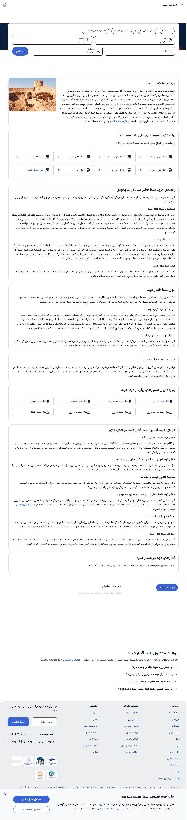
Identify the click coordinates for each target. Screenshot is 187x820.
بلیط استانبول (150, 787)
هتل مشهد (87, 787)
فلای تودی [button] (93, 706)
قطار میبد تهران (161, 401)
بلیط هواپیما (174, 712)
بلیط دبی (137, 787)
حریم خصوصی (124, 809)
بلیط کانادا (38, 787)
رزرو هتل (175, 719)
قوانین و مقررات (131, 726)
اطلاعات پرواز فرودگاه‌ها (169, 778)
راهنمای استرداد (131, 712)
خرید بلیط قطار (118, 121)
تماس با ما (93, 719)
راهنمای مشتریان (70, 660)
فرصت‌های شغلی (91, 726)
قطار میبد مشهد (79, 401)
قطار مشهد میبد (35, 170)
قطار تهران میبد (159, 157)
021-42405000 (18, 734)
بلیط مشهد (125, 787)
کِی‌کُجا (177, 771)
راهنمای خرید (132, 719)
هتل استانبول (111, 787)
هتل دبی (99, 787)
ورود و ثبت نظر (167, 587)
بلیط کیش (62, 787)
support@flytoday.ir (23, 741)
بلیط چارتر (175, 787)
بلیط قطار (175, 726)
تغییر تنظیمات (31, 809)
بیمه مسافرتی (173, 758)
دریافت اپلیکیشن (90, 745)
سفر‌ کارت (94, 739)
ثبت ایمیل (18, 722)
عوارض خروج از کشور (129, 745)
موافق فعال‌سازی (31, 799)
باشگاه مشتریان (131, 739)
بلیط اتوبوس (174, 732)
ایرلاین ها (163, 787)
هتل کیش (75, 787)
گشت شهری (174, 752)
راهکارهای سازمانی (131, 752)
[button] (5, 794)
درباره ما (94, 712)
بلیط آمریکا (25, 787)
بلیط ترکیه (50, 787)
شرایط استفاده (107, 809)
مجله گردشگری (91, 732)
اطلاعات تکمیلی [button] (130, 706)
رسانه (95, 752)
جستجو (20, 51)
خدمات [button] (175, 706)
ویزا (177, 739)
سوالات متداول (132, 732)
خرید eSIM (174, 765)
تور (178, 745)
